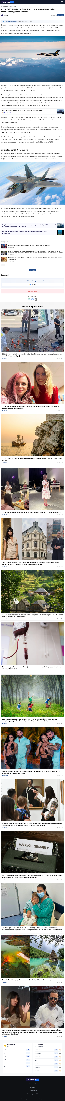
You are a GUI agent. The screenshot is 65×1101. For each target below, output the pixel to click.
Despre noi (32, 1084)
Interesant (4, 462)
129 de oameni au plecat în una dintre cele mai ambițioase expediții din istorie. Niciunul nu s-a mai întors (32, 459)
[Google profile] (29, 299)
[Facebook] (32, 299)
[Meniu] (62, 2)
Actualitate (7, 2)
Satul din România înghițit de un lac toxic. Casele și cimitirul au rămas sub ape (27, 980)
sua (3, 265)
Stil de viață (4, 566)
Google (34, 284)
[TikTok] (36, 299)
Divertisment (5, 775)
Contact (32, 1087)
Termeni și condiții (32, 1094)
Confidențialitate (32, 1090)
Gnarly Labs (27, 1099)
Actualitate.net (5, 6)
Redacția (6, 15)
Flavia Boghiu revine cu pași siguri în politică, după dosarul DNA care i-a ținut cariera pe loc (31, 512)
